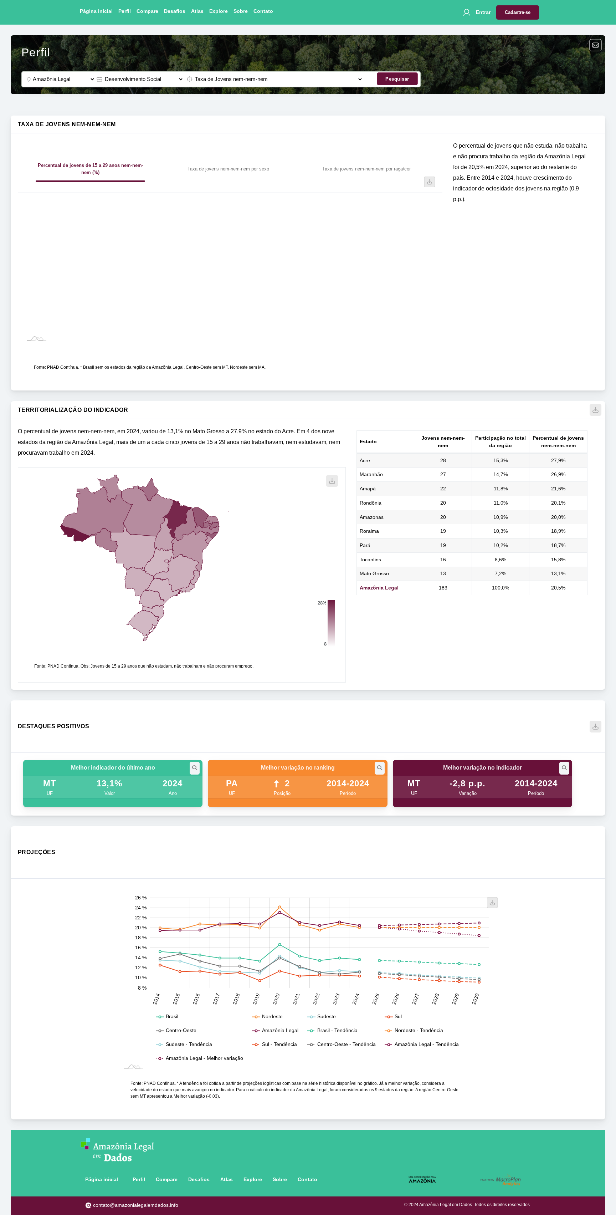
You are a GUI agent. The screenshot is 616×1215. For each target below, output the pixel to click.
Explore (218, 11)
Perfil (124, 11)
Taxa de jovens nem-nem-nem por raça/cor (366, 169)
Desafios (174, 11)
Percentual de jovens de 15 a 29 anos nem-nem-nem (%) (90, 169)
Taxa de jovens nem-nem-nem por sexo (228, 169)
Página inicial (96, 11)
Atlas (197, 11)
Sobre (240, 11)
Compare (147, 11)
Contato (263, 11)
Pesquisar (397, 79)
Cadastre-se (517, 12)
